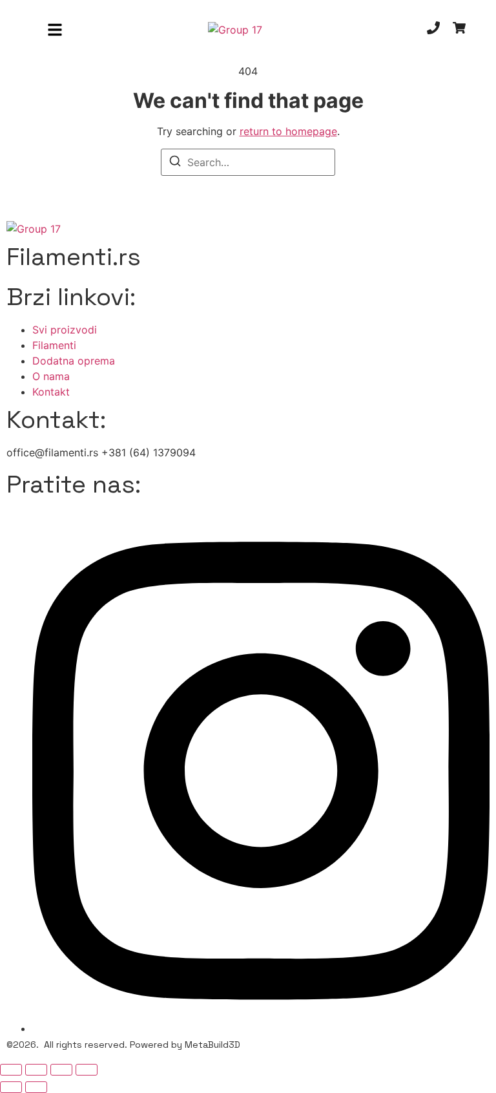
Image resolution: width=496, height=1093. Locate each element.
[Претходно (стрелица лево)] (11, 1087)
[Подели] (61, 1070)
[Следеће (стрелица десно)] (36, 1087)
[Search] (175, 162)
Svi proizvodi (64, 329)
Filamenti (54, 345)
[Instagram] (261, 1028)
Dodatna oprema (73, 360)
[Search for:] (248, 162)
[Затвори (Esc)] (87, 1070)
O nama (51, 376)
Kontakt (51, 391)
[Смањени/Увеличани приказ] (11, 1070)
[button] (55, 29)
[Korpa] (459, 29)
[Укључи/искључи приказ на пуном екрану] (36, 1070)
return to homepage (288, 131)
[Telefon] (433, 29)
